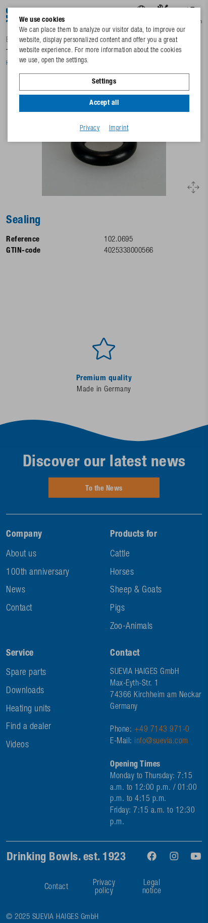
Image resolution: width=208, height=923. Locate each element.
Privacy (90, 128)
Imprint (119, 128)
